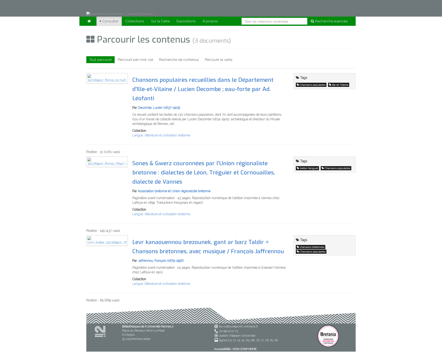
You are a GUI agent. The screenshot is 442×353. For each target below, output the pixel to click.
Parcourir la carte (218, 60)
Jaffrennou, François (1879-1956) (161, 260)
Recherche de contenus (179, 60)
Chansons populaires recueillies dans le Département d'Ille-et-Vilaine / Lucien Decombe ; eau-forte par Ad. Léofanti (202, 89)
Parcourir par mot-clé (135, 60)
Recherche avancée (331, 21)
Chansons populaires (313, 84)
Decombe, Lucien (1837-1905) (159, 107)
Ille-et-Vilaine (340, 84)
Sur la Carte (160, 21)
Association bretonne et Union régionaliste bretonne (174, 191)
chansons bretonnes (312, 247)
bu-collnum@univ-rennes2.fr (238, 326)
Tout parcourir (100, 60)
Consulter (110, 21)
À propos (210, 21)
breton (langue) (309, 168)
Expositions (186, 21)
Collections (134, 21)
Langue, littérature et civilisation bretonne (161, 135)
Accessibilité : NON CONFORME (235, 349)
